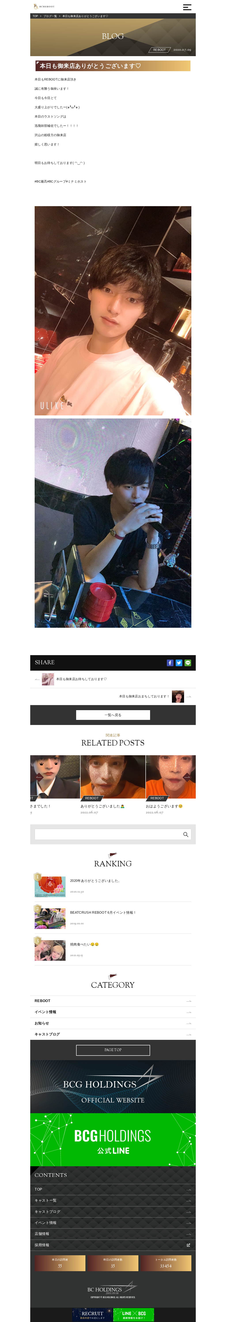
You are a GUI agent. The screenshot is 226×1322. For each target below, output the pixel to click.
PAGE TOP (113, 1050)
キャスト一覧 (46, 1200)
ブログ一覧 (50, 16)
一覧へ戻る (113, 715)
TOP (35, 16)
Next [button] (194, 777)
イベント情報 (45, 1012)
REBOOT (42, 1001)
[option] (113, 785)
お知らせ (42, 1023)
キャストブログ (47, 1034)
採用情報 (42, 1245)
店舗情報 (42, 1234)
